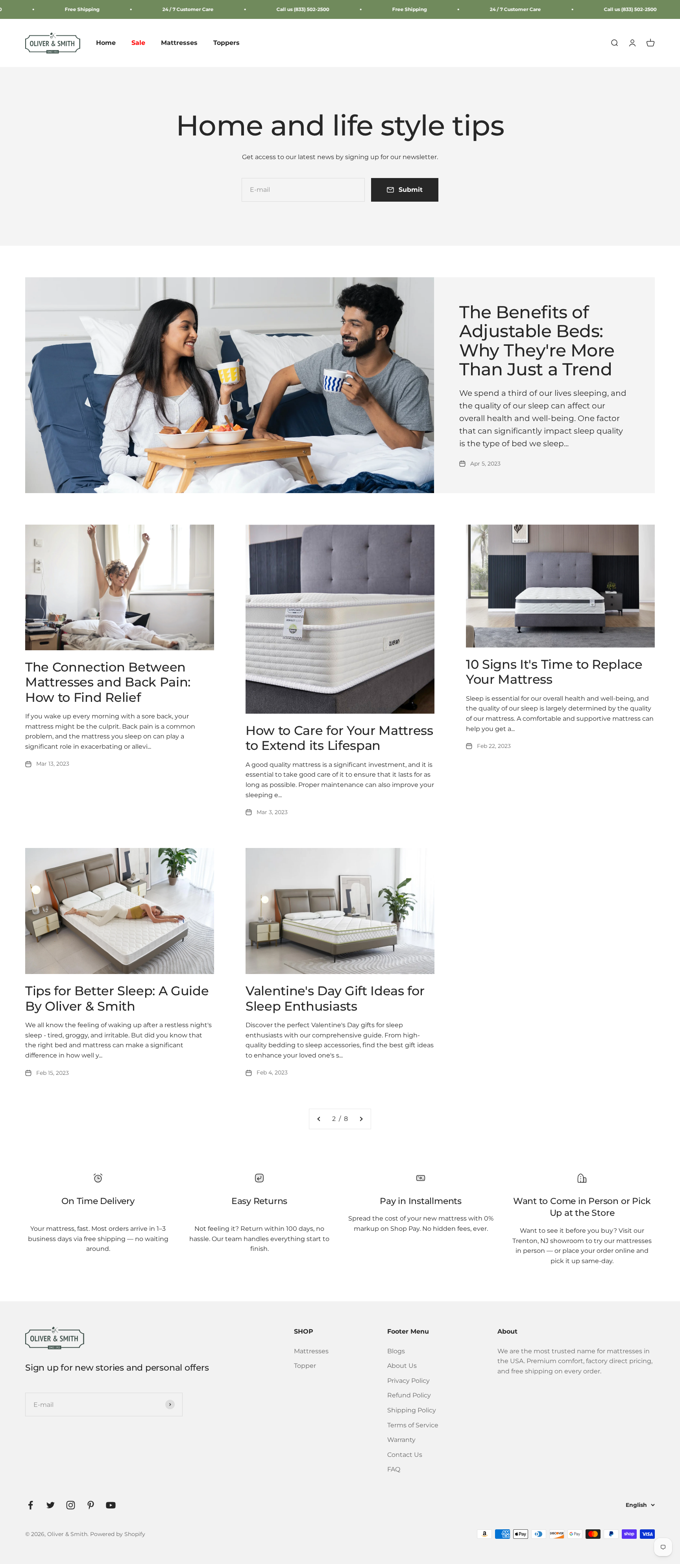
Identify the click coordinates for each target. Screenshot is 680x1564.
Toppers (226, 43)
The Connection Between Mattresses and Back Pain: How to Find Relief (107, 682)
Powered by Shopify (117, 1534)
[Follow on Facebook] (30, 1505)
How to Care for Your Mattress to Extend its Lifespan (339, 738)
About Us (402, 1365)
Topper (305, 1365)
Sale (138, 43)
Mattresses (179, 43)
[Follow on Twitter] (50, 1505)
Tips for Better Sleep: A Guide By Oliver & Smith (117, 998)
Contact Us (404, 1454)
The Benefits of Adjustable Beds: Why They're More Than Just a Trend (537, 340)
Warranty (401, 1439)
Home (106, 43)
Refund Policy (409, 1395)
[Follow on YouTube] (110, 1505)
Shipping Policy (411, 1410)
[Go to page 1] (319, 1119)
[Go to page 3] (361, 1119)
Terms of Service (412, 1425)
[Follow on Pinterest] (90, 1505)
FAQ (393, 1469)
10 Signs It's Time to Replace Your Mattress (554, 672)
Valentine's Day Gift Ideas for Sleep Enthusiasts (335, 998)
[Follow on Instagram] (70, 1505)
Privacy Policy (408, 1380)
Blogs (396, 1351)
